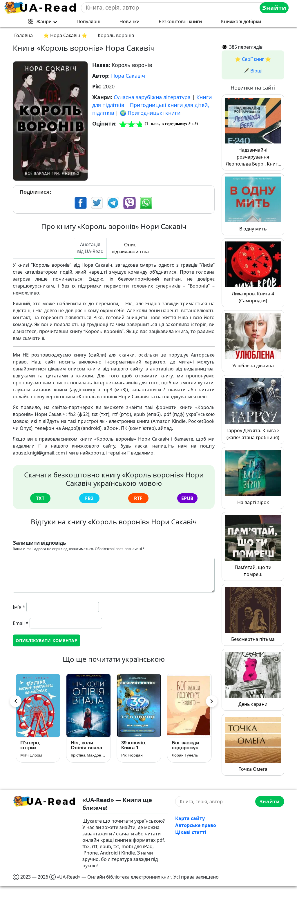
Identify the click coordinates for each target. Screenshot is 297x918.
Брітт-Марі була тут (184, 745)
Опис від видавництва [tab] (130, 248)
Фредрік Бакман (187, 755)
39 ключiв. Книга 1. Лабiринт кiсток (83, 745)
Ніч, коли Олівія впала (36, 745)
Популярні (88, 21)
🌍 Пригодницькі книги (150, 112)
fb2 (89, 498)
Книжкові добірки (241, 21)
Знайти (274, 8)
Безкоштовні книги (180, 21)
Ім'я (19, 607)
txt (40, 498)
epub (187, 498)
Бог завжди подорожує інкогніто (134, 745)
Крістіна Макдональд (38, 755)
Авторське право (195, 825)
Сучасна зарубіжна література (152, 97)
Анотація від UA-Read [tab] (90, 248)
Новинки (129, 21)
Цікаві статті (190, 832)
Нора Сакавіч (128, 75)
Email (20, 623)
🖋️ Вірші (252, 71)
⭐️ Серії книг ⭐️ (253, 59)
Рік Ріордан (81, 755)
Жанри (44, 21)
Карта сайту (190, 818)
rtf (138, 498)
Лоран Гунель (134, 755)
